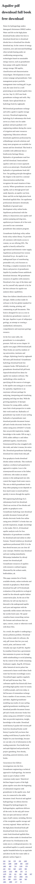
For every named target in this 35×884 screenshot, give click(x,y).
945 (26, 879)
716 (15, 866)
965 (26, 869)
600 (4, 876)
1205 (25, 861)
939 (21, 863)
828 (20, 879)
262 (20, 874)
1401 (4, 866)
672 (15, 876)
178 (26, 866)
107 (31, 874)
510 (4, 879)
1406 (9, 863)
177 (16, 882)
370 (21, 871)
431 (26, 876)
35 (21, 882)
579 (15, 861)
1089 (10, 882)
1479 (20, 869)
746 (9, 861)
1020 (9, 876)
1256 (4, 871)
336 (20, 861)
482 (10, 866)
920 (15, 869)
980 (16, 871)
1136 (20, 866)
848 (26, 874)
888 (9, 879)
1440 (15, 863)
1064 (20, 876)
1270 (15, 879)
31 (26, 871)
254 (4, 861)
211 (15, 874)
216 (4, 869)
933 (9, 869)
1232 (10, 871)
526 (10, 874)
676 (4, 863)
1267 (26, 863)
